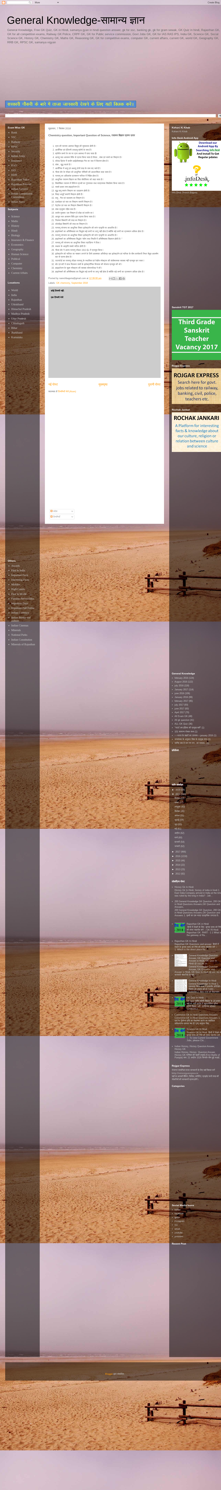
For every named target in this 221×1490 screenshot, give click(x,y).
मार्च (176, 837)
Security (15, 151)
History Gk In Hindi (184, 887)
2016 (178, 856)
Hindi (14, 230)
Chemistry (16, 268)
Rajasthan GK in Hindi (198, 924)
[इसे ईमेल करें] (110, 278)
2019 (178, 789)
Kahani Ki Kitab (179, 131)
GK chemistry (63, 283)
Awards (15, 565)
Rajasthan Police (20, 179)
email (177, 1229)
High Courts (18, 589)
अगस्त (177, 815)
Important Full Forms (22, 608)
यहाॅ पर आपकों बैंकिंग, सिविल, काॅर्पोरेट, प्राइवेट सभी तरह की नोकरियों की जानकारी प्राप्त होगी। (195, 1078)
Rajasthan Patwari (21, 184)
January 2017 (181, 689)
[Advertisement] (89, 72)
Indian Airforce (19, 188)
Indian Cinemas (19, 625)
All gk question (182, 720)
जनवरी (178, 846)
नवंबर (177, 802)
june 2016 (179, 693)
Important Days (19, 603)
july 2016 (179, 685)
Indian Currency (20, 612)
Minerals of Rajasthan (23, 644)
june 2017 (179, 708)
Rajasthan (16, 299)
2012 (178, 873)
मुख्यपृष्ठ (103, 384)
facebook (179, 1213)
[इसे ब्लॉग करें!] (114, 278)
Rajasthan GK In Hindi (186, 941)
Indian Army (18, 156)
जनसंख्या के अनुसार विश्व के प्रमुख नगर (191, 739)
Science (15, 216)
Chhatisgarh (17, 323)
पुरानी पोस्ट (154, 384)
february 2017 (181, 701)
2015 (178, 860)
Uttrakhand (17, 304)
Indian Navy (18, 201)
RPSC (14, 146)
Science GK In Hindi (197, 1029)
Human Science (19, 254)
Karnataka (16, 337)
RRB (14, 174)
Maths (14, 221)
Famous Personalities (22, 598)
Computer (16, 263)
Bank (14, 132)
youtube (178, 1232)
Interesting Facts (20, 579)
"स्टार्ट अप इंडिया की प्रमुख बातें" (188, 727)
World (14, 290)
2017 (178, 851)
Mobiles (15, 584)
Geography (17, 249)
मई (176, 828)
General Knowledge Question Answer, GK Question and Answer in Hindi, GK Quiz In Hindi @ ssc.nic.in (203, 959)
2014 (178, 865)
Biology (15, 235)
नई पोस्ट (53, 384)
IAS (13, 170)
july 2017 (179, 704)
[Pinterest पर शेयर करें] (123, 278)
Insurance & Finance (22, 240)
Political (15, 258)
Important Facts (19, 575)
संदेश (54, 511)
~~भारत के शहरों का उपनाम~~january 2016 (194, 735)
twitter (178, 1209)
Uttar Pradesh (18, 318)
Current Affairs (19, 272)
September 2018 (79, 283)
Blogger (109, 1374)
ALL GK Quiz (181, 723)
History (15, 225)
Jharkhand (16, 332)
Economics (17, 244)
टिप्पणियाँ (56, 516)
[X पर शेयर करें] (117, 278)
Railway (15, 141)
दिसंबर (178, 798)
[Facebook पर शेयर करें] (120, 278)
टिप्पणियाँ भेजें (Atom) (67, 391)
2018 (178, 794)
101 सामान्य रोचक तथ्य (184, 731)
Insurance (16, 160)
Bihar (14, 327)
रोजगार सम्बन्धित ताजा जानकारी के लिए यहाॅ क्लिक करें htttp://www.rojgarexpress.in (193, 1071)
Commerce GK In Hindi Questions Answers (196, 1014)
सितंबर (178, 811)
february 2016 (181, 678)
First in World (18, 594)
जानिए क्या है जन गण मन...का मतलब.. (190, 743)
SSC (13, 137)
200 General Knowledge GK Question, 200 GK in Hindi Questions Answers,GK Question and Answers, (198, 904)
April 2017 (180, 712)
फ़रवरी (178, 842)
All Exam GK (181, 716)
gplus (177, 1217)
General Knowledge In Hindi (202, 980)
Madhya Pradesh (20, 313)
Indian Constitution (21, 639)
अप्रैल (177, 833)
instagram (179, 1221)
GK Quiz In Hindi (195, 997)
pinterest (179, 1236)
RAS (14, 165)
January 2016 (181, 697)
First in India (18, 570)
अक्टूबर (178, 806)
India (14, 295)
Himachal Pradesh (21, 309)
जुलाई (177, 820)
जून (176, 824)
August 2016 (181, 681)
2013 (178, 869)
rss (176, 1225)
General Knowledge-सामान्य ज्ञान (76, 20)
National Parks (19, 634)
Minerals (16, 630)
